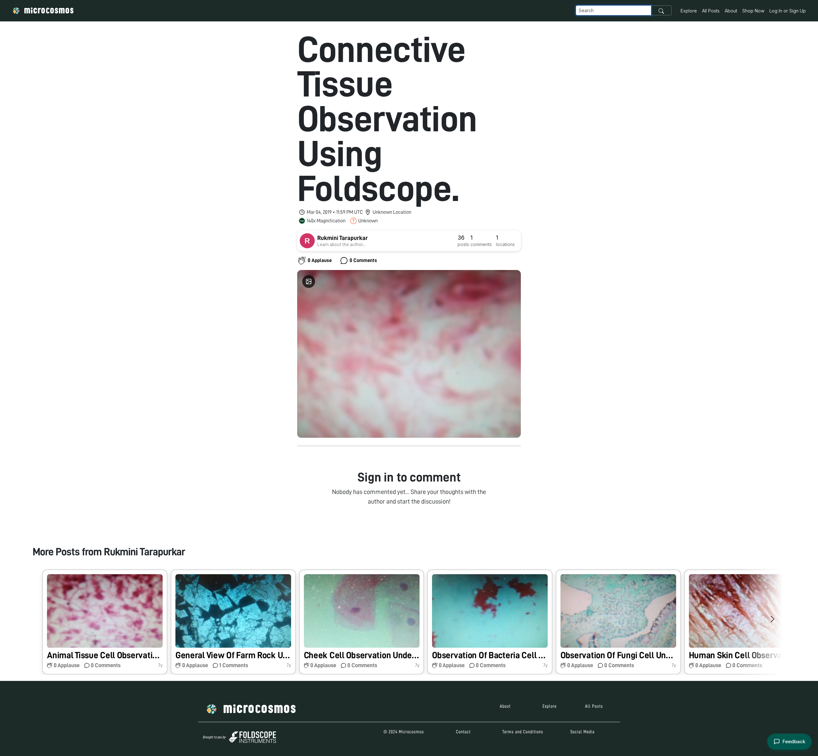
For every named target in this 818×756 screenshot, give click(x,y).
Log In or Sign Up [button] (787, 10)
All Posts (711, 10)
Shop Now (753, 10)
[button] (104, 622)
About (731, 10)
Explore (689, 10)
